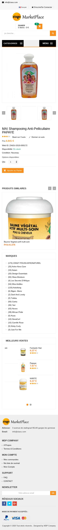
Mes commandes (11, 459)
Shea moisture (16, 277)
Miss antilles (15, 284)
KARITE (20, 378)
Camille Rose (15, 323)
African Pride (15, 312)
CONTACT (8, 481)
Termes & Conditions (12, 449)
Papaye (20, 363)
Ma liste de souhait (12, 463)
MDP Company (50, 526)
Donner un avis (37, 137)
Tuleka (12, 298)
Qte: (4, 162)
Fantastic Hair (23, 348)
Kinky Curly (14, 326)
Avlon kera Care (17, 266)
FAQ (5, 477)
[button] (41, 7)
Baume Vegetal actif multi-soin (17, 242)
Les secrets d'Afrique (19, 280)
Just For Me (14, 330)
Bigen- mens (15, 291)
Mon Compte (9, 467)
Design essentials (17, 273)
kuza (11, 316)
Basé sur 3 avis (18, 137)
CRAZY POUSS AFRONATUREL (24, 263)
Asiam (12, 270)
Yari (11, 305)
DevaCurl (14, 319)
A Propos (7, 445)
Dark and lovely (16, 295)
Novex (13, 309)
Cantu (12, 302)
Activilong (14, 287)
